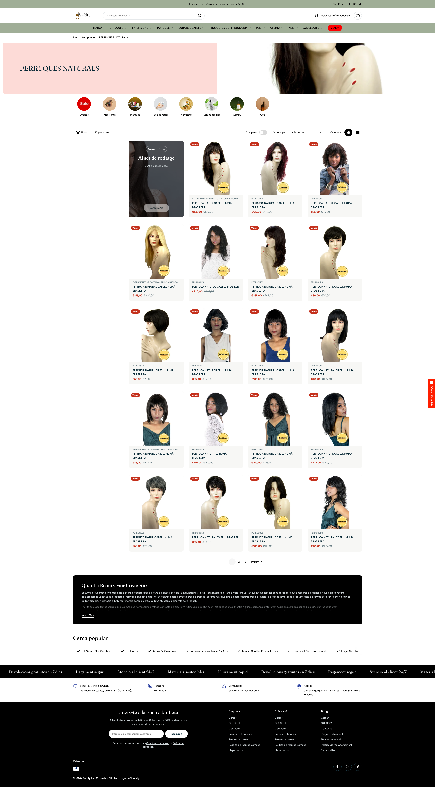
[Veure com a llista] (358, 132)
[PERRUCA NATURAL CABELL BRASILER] (216, 251)
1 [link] (232, 561)
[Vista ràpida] (238, 148)
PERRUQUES (257, 199)
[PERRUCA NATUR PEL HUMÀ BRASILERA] (216, 418)
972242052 (160, 690)
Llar (75, 37)
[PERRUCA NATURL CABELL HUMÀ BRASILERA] (335, 168)
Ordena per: (279, 132)
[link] (186, 107)
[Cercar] (200, 16)
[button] (431, 393)
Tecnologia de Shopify (126, 778)
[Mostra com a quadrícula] (348, 132)
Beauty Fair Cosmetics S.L (97, 778)
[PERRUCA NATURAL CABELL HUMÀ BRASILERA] (275, 168)
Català (336, 4)
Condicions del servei (157, 743)
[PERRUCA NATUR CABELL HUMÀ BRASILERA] (216, 168)
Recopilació (88, 37)
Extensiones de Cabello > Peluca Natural (215, 199)
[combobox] (154, 16)
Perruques (317, 199)
